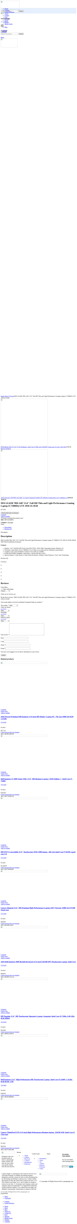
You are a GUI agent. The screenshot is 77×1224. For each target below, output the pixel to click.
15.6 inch (11, 396)
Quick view (4, 711)
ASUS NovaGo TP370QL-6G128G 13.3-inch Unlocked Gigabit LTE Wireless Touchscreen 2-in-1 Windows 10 (34, 498)
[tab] (40, 527)
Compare (7, 1221)
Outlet (41, 1168)
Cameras (26, 1160)
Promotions (42, 1158)
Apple (26, 1155)
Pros (2, 638)
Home (3, 396)
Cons (2, 641)
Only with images (8, 589)
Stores (41, 1160)
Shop (6, 396)
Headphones (28, 1162)
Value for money (6, 607)
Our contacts (41, 1162)
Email (3, 648)
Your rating (5, 605)
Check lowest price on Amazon (10, 513)
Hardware (27, 1159)
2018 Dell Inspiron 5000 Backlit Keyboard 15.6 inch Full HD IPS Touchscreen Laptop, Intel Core (38, 962)
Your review (5, 635)
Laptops (26, 1157)
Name (3, 645)
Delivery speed (5, 617)
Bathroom (27, 1164)
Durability (4, 612)
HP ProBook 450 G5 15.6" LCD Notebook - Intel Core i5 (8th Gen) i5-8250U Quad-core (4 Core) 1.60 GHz (33, 447)
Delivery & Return (42, 1166)
